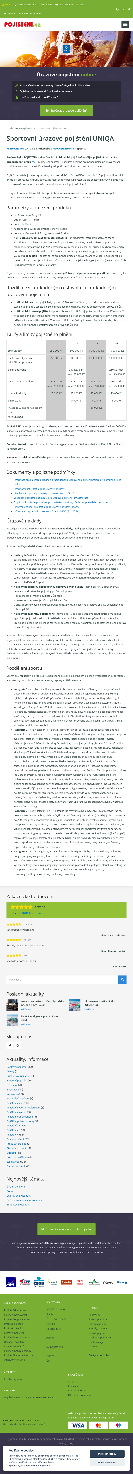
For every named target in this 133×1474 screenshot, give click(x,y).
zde (34, 161)
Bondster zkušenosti (18, 1204)
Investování (13, 1089)
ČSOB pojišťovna (56, 1319)
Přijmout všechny (107, 1453)
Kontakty (73, 1386)
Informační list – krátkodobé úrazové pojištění (39, 488)
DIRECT (50, 1324)
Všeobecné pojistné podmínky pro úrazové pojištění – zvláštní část (51, 497)
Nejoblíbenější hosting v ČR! (29, 1397)
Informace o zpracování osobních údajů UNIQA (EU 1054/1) (47, 511)
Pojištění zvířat (15, 1125)
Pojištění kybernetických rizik (23, 1107)
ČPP (48, 1360)
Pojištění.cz (13, 1130)
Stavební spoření (16, 1148)
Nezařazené (13, 1094)
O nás (71, 1381)
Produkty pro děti (16, 1143)
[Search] (122, 979)
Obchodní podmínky (100, 1337)
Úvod (9, 128)
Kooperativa (53, 1329)
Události (11, 1152)
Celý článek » (26, 1009)
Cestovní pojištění (16, 1066)
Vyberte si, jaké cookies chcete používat (29, 1465)
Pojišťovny (12, 1134)
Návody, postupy (98, 1328)
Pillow (50, 1356)
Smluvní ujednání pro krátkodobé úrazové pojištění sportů (46, 506)
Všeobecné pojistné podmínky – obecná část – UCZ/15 (44, 493)
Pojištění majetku (16, 1112)
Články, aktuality (98, 1323)
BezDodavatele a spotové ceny (24, 1200)
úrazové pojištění (61, 148)
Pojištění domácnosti (15, 1310)
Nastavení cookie (107, 1462)
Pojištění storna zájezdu (17, 1337)
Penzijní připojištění (17, 1098)
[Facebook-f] (9, 1045)
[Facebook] (117, 9)
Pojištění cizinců (15, 1103)
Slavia (49, 1314)
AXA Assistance (55, 1309)
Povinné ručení (15, 1139)
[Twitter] (129, 9)
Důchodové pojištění (18, 1076)
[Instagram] (123, 9)
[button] (125, 24)
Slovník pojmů (97, 1333)
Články (10, 1071)
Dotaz (9, 1191)
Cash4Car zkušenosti (18, 1195)
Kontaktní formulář (78, 1390)
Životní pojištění (15, 1166)
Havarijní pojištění (16, 1080)
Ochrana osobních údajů (34, 1424)
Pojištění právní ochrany (20, 1121)
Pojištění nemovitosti (16, 1314)
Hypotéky (11, 1085)
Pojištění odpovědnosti (19, 1116)
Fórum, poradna (98, 1319)
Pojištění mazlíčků (14, 1346)
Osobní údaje (96, 1342)
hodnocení (31, 913)
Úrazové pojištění (22, 128)
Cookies (93, 1346)
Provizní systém (13, 1379)
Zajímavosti (12, 1161)
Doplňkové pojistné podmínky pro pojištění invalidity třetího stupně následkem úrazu (61, 502)
